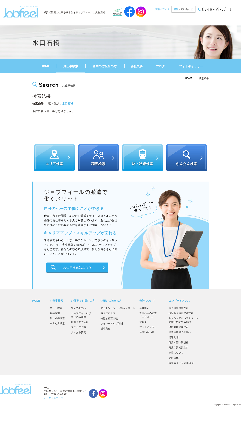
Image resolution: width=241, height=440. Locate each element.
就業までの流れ (79, 322)
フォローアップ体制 (112, 323)
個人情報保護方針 (178, 307)
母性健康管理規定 (178, 326)
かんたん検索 (57, 323)
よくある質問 (78, 332)
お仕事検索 (70, 66)
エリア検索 (56, 307)
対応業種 (105, 328)
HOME (45, 66)
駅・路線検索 (57, 318)
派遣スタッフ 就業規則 (181, 362)
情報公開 (174, 337)
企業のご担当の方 (105, 66)
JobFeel (20, 12)
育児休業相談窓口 (178, 347)
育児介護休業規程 (178, 342)
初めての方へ (78, 308)
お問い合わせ (185, 9)
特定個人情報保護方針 (181, 312)
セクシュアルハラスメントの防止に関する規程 (183, 320)
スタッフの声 (78, 327)
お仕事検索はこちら (77, 267)
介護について (176, 352)
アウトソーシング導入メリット (118, 308)
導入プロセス (108, 313)
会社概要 (137, 66)
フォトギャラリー (191, 66)
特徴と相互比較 (109, 318)
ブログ (160, 66)
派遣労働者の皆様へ (180, 332)
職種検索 (55, 312)
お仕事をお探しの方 (83, 300)
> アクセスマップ (53, 397)
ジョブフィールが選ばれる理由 (81, 315)
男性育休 (174, 357)
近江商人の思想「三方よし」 (148, 314)
